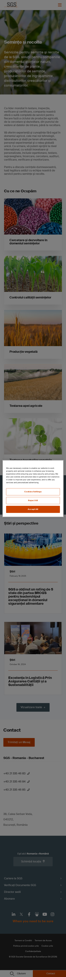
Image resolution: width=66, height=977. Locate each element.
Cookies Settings (32, 491)
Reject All (33, 500)
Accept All (33, 509)
